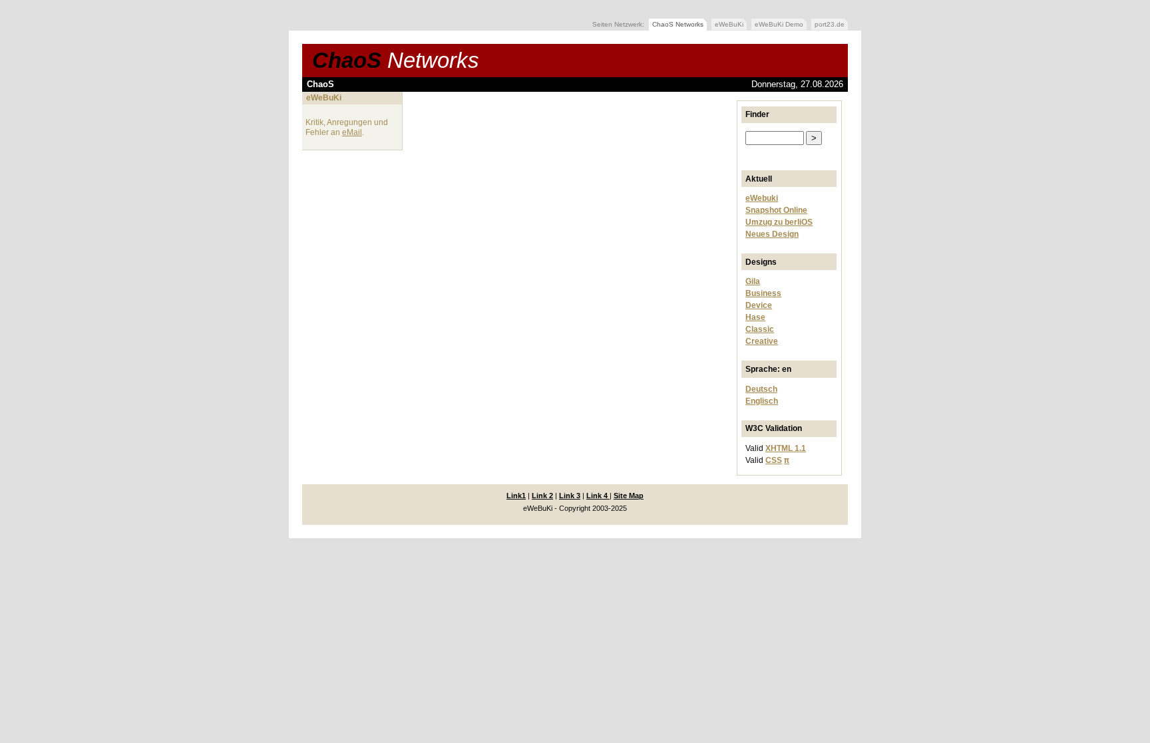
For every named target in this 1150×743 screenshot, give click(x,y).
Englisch (761, 401)
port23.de (830, 24)
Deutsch (761, 389)
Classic (759, 329)
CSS (773, 460)
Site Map (629, 496)
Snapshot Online (776, 210)
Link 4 (598, 496)
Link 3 (569, 496)
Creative (761, 341)
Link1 (516, 496)
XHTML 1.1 (785, 448)
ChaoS (395, 60)
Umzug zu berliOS (779, 222)
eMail (352, 132)
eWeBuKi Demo (779, 24)
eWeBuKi (729, 24)
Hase (755, 317)
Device (758, 305)
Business (763, 293)
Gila (752, 281)
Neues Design (772, 234)
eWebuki (761, 198)
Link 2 (542, 496)
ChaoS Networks (677, 24)
